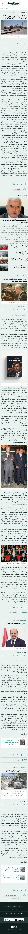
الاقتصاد (6, 7)
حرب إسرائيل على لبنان (10, 894)
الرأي (10, 7)
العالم (14, 7)
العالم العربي (23, 11)
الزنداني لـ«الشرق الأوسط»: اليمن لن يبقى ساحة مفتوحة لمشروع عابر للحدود (12, 741)
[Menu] (26, 2)
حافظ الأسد (13, 611)
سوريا (6, 611)
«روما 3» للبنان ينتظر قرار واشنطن (16, 770)
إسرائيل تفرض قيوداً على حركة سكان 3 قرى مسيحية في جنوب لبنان (11, 876)
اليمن (14, 758)
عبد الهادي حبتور (19, 651)
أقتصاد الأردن (17, 188)
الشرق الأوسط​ (19, 7)
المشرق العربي (12, 11)
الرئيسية (25, 7)
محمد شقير (21, 800)
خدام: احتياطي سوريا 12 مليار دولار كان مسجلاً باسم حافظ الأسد (15, 279)
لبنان (19, 897)
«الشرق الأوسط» (20, 38)
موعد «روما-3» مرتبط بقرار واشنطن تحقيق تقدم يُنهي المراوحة (12, 868)
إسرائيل (14, 897)
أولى (19, 758)
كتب (19, 611)
